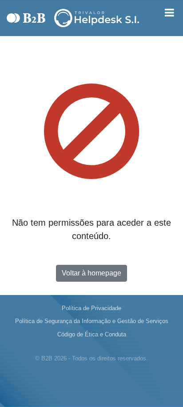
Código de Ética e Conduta (91, 334)
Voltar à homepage (91, 273)
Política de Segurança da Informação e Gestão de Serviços (91, 321)
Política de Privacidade (91, 308)
